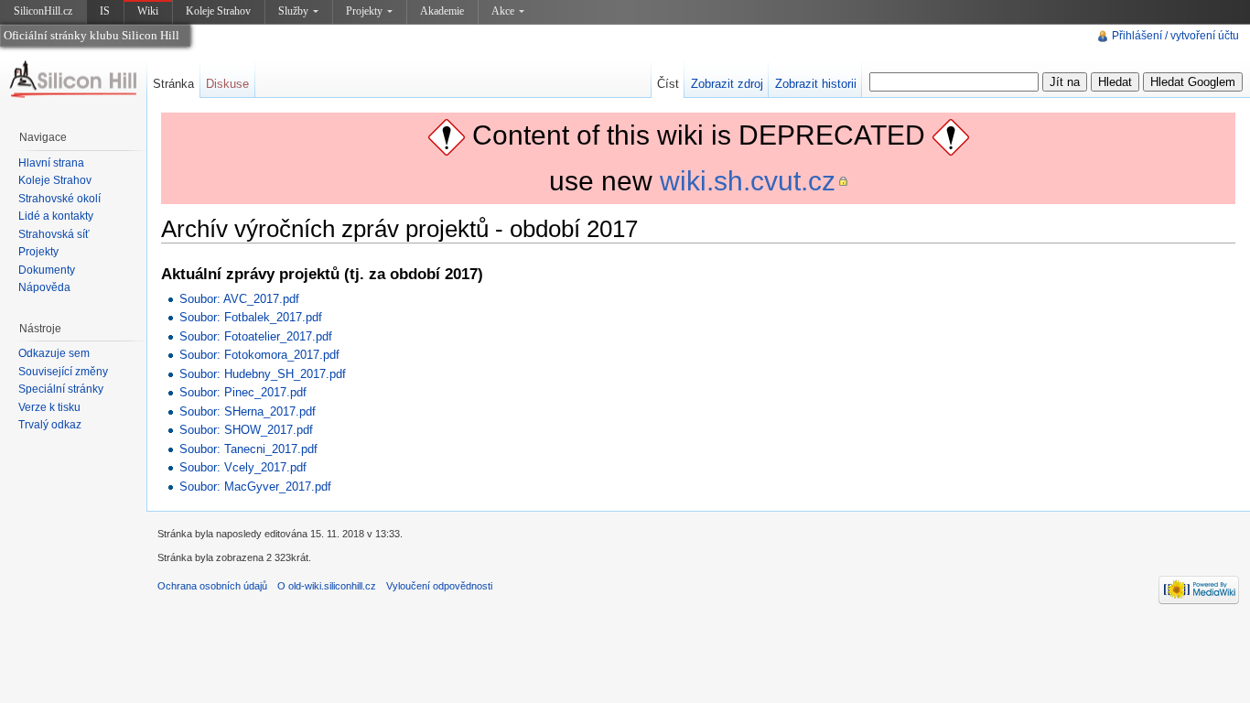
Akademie (442, 11)
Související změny (63, 371)
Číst (668, 84)
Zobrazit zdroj (727, 84)
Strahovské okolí (59, 198)
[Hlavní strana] (73, 79)
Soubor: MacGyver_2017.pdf (255, 486)
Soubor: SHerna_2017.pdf (247, 411)
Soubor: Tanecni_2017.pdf (248, 449)
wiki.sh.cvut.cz (747, 181)
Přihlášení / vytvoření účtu (1175, 35)
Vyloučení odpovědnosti (439, 585)
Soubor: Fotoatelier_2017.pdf (255, 336)
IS (105, 11)
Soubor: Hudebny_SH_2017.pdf (262, 374)
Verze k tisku (49, 407)
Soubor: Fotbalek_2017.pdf (250, 317)
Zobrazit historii (816, 84)
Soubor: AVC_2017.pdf (239, 299)
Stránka (173, 84)
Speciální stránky (60, 389)
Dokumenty (46, 270)
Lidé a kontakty (55, 216)
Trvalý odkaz (49, 424)
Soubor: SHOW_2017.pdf (246, 430)
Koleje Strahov (218, 11)
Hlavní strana (51, 163)
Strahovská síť (54, 234)
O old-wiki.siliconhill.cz (326, 585)
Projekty (364, 11)
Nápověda (44, 287)
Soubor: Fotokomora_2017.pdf (259, 355)
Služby (293, 11)
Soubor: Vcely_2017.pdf (243, 467)
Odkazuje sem (54, 353)
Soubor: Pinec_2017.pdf (243, 392)
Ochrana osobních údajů (212, 585)
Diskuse (227, 84)
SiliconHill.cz (45, 14)
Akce (502, 11)
